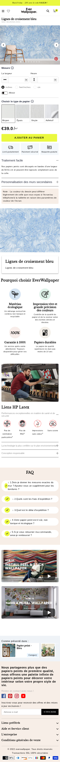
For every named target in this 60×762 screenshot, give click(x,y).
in (26, 80)
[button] (20, 61)
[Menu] (3, 10)
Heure (34, 73)
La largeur (6, 73)
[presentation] (3, 45)
